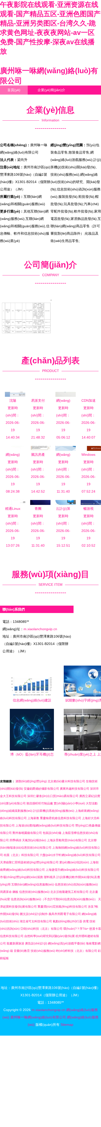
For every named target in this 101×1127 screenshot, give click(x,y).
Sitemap (67, 1025)
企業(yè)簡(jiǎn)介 (51, 90)
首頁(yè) (13, 90)
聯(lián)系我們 (59, 99)
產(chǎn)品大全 (19, 99)
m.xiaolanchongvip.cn (40, 629)
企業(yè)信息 (17, 108)
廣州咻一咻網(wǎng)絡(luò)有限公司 (38, 1017)
